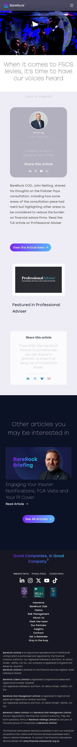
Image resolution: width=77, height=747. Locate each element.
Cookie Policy (56, 573)
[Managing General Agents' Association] (39, 592)
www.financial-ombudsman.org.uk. (41, 741)
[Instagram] (30, 582)
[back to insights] (38, 96)
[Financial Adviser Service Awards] (53, 592)
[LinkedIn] (22, 582)
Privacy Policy (39, 573)
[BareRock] (14, 5)
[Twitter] (38, 582)
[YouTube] (46, 582)
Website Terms (21, 573)
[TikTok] (55, 582)
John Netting (38, 136)
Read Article (15, 504)
